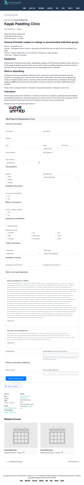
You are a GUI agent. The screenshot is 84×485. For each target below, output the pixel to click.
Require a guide (13, 226)
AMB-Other (36, 236)
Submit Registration (16, 378)
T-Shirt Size (10, 250)
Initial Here (11, 321)
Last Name (47, 131)
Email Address (48, 152)
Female (10, 179)
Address (9, 138)
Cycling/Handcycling (15, 462)
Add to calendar (13, 386)
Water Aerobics (73, 462)
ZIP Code (65, 145)
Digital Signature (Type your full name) (55, 351)
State (45, 145)
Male (9, 176)
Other (59, 239)
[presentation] (21, 435)
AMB (9, 236)
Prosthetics (36, 239)
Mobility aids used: (11, 230)
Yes (9, 196)
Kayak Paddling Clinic (10, 408)
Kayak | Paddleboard (10, 412)
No (9, 199)
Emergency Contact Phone (52, 265)
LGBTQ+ (10, 182)
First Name (9, 131)
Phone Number (11, 152)
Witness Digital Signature (51, 370)
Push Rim (11, 233)
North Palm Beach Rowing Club (25, 397)
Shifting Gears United (15, 2)
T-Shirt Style (47, 250)
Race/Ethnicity (47, 174)
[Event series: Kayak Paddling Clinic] (23, 452)
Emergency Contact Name (14, 265)
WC (59, 233)
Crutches (11, 239)
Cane (59, 236)
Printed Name (10, 351)
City (7, 145)
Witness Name (10, 370)
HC (34, 233)
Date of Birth (10, 159)
